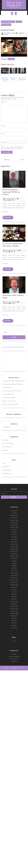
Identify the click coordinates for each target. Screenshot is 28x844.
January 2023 (14, 546)
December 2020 (14, 606)
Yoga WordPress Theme (7, 667)
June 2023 (14, 534)
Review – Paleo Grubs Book (10, 404)
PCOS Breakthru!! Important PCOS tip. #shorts (11, 192)
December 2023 (14, 520)
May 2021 (14, 594)
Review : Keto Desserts (9, 401)
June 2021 (14, 592)
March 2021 (14, 599)
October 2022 (14, 553)
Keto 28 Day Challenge (9, 397)
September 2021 (14, 584)
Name (3, 125)
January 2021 (14, 603)
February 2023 (14, 544)
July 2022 (14, 560)
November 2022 (14, 551)
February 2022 (14, 572)
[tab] (12, 13)
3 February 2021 (9, 250)
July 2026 (14, 513)
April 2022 (14, 568)
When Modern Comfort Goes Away (4, 79)
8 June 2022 (8, 198)
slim (14, 33)
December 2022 (14, 549)
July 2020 (14, 618)
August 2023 (14, 529)
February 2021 (14, 601)
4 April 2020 (7, 33)
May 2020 (14, 623)
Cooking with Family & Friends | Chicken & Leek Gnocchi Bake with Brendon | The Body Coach (14, 384)
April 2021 (14, 596)
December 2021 (14, 577)
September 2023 (14, 527)
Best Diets (18, 21)
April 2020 (14, 625)
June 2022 (14, 563)
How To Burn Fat (7, 446)
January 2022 (14, 575)
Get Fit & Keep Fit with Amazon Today (13, 347)
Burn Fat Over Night (8, 443)
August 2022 (14, 558)
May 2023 (14, 537)
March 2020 (14, 627)
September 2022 (14, 556)
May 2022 (14, 565)
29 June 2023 (8, 302)
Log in (4, 463)
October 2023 (14, 525)
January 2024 (14, 517)
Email (3, 133)
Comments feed (7, 470)
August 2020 (14, 615)
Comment (4, 101)
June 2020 (14, 620)
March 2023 (14, 541)
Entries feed (6, 466)
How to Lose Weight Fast (14, 4)
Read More (5, 211)
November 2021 (14, 580)
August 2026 (14, 510)
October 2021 (14, 582)
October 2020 (14, 611)
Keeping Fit (6, 450)
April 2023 (14, 539)
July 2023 (14, 532)
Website (3, 142)
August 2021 (14, 587)
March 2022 (14, 570)
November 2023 (14, 522)
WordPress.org (7, 473)
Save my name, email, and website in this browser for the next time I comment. (12, 147)
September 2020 (14, 613)
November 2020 (14, 608)
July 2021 (14, 589)
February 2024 (14, 515)
